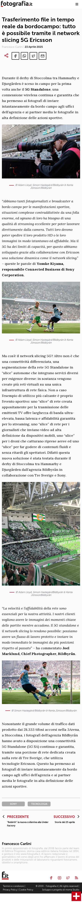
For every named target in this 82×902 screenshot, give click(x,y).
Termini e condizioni (13, 886)
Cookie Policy (26, 889)
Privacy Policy (10, 889)
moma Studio (72, 889)
